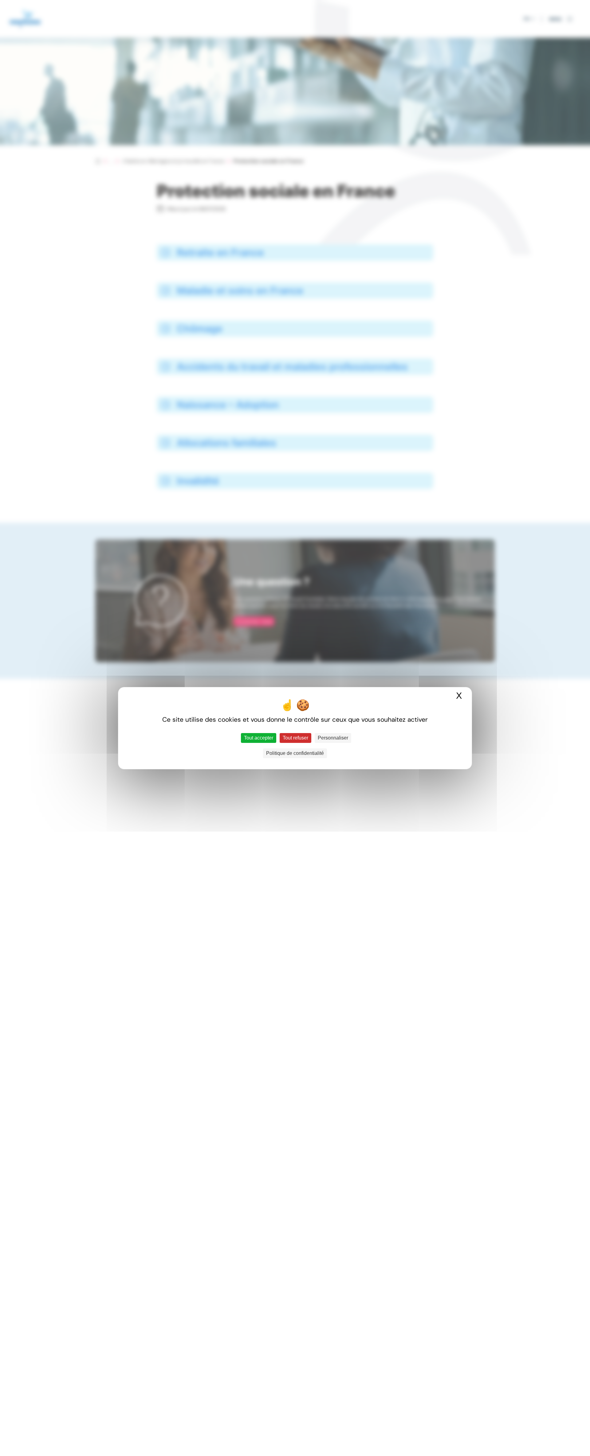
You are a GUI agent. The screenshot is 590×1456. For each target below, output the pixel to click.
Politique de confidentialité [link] (295, 753)
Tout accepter (258, 737)
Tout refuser (295, 737)
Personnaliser (333, 737)
